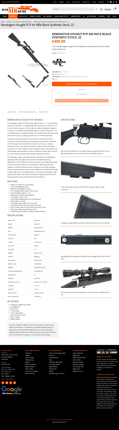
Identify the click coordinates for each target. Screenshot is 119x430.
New (108, 16)
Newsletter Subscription (56, 362)
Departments (53, 369)
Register (101, 2)
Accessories (91, 16)
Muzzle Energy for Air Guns (57, 373)
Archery (102, 16)
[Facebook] (108, 2)
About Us (51, 355)
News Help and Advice (79, 357)
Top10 (55, 2)
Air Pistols (23, 16)
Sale (114, 16)
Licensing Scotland (54, 364)
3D (84, 16)
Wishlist (51, 371)
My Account (76, 2)
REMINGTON (60, 53)
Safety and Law (29, 360)
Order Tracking (29, 357)
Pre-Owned (47, 16)
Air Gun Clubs (76, 360)
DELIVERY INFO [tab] (43, 112)
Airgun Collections (78, 353)
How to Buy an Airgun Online (57, 353)
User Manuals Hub (78, 367)
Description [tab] (11, 112)
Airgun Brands (53, 367)
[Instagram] (113, 2)
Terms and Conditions (31, 371)
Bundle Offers (35, 16)
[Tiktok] (116, 2)
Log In (94, 2)
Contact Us (86, 2)
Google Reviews (53, 357)
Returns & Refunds (30, 364)
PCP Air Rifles (71, 77)
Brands (61, 2)
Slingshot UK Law (78, 371)
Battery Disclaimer (78, 362)
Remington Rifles (81, 77)
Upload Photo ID (30, 373)
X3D (56, 79)
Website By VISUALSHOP (59, 422)
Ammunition (76, 16)
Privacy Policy (29, 369)
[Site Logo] (20, 9)
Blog (68, 2)
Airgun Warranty (29, 367)
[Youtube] (111, 2)
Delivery (27, 355)
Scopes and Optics (61, 16)
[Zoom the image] (11, 386)
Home (5, 16)
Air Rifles (13, 16)
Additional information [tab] (27, 112)
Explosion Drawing (78, 364)
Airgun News (76, 355)
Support (27, 362)
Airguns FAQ (76, 369)
